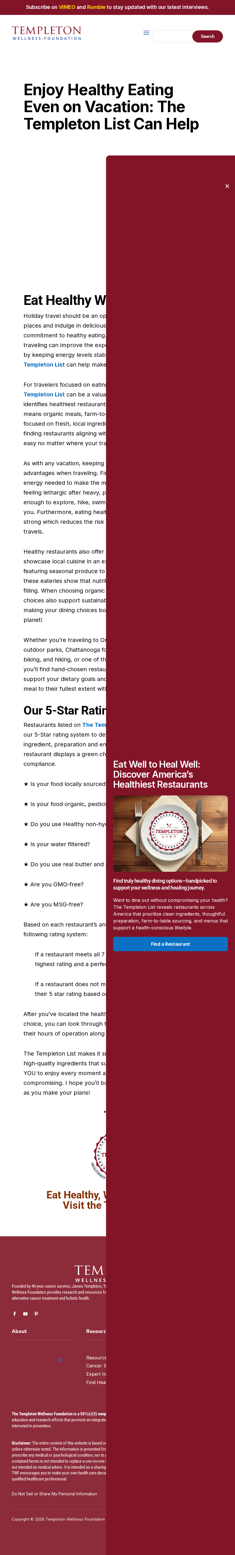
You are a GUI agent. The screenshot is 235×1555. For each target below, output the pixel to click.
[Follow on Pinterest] (36, 1314)
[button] (227, 186)
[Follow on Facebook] (14, 1314)
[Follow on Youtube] (25, 1314)
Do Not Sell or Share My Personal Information (54, 1493)
